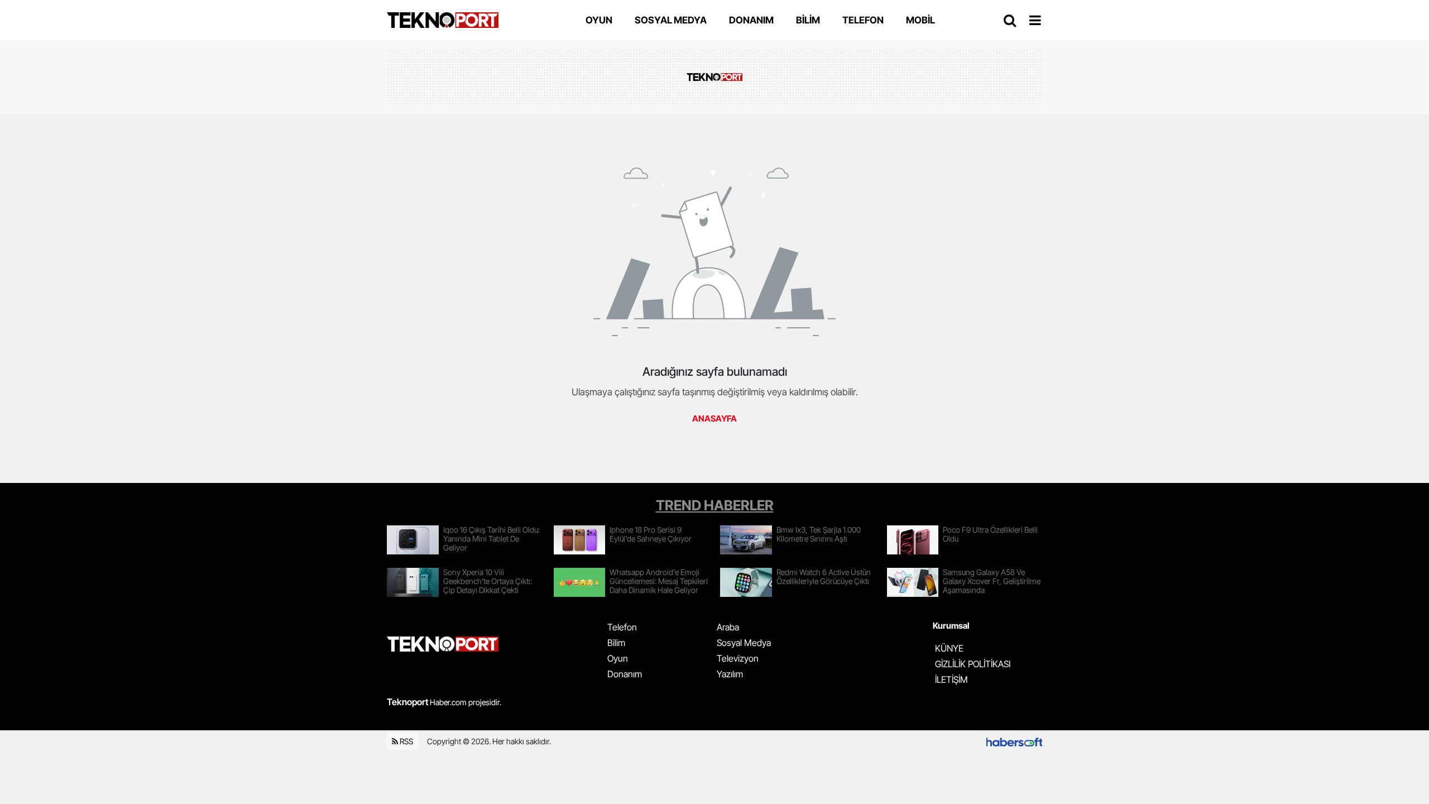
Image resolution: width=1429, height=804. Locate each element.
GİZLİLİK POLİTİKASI (972, 663)
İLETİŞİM (951, 679)
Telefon (622, 627)
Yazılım (730, 673)
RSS (405, 741)
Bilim (616, 642)
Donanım (624, 673)
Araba (728, 627)
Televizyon (738, 658)
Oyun (617, 658)
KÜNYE (949, 648)
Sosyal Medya (744, 642)
